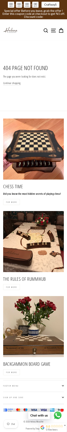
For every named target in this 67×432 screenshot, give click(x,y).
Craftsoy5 (50, 4)
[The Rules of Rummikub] (33, 241)
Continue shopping (12, 83)
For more (11, 202)
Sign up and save (13, 397)
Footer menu (11, 385)
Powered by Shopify (33, 428)
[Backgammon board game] (33, 326)
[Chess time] (33, 149)
